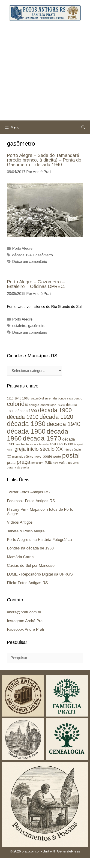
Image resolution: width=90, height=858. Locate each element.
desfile (61, 405)
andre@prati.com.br (24, 612)
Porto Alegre (22, 248)
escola (34, 444)
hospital (78, 444)
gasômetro (44, 255)
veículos (65, 463)
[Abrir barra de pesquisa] (83, 127)
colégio (34, 405)
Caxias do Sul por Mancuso (30, 565)
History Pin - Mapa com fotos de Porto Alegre (40, 511)
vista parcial (22, 467)
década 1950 (26, 431)
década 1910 (22, 417)
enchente (22, 444)
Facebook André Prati (25, 629)
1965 (26, 398)
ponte (47, 456)
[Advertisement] (45, 73)
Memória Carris (20, 557)
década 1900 (55, 410)
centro (78, 398)
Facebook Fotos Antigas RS (31, 501)
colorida (17, 403)
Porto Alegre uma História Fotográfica (39, 539)
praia (11, 462)
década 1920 (56, 417)
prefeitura (37, 462)
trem (55, 463)
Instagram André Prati (26, 621)
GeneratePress (68, 851)
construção (48, 405)
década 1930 (26, 423)
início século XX (45, 449)
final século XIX (61, 444)
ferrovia (44, 444)
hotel (9, 449)
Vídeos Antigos (20, 522)
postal (71, 455)
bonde (62, 398)
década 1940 (23, 255)
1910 (10, 398)
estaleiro (19, 326)
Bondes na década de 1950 (30, 548)
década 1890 (26, 411)
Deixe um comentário (29, 262)
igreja (19, 449)
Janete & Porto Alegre (26, 531)
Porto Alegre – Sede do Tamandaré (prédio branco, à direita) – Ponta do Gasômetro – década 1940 (44, 160)
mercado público (22, 456)
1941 (18, 398)
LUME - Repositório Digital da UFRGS (40, 574)
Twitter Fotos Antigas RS (28, 492)
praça (23, 462)
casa (70, 398)
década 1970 (42, 438)
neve (38, 456)
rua (48, 462)
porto (57, 456)
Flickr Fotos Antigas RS (27, 583)
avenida (51, 398)
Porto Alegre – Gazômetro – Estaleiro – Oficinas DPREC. (36, 284)
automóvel (37, 398)
